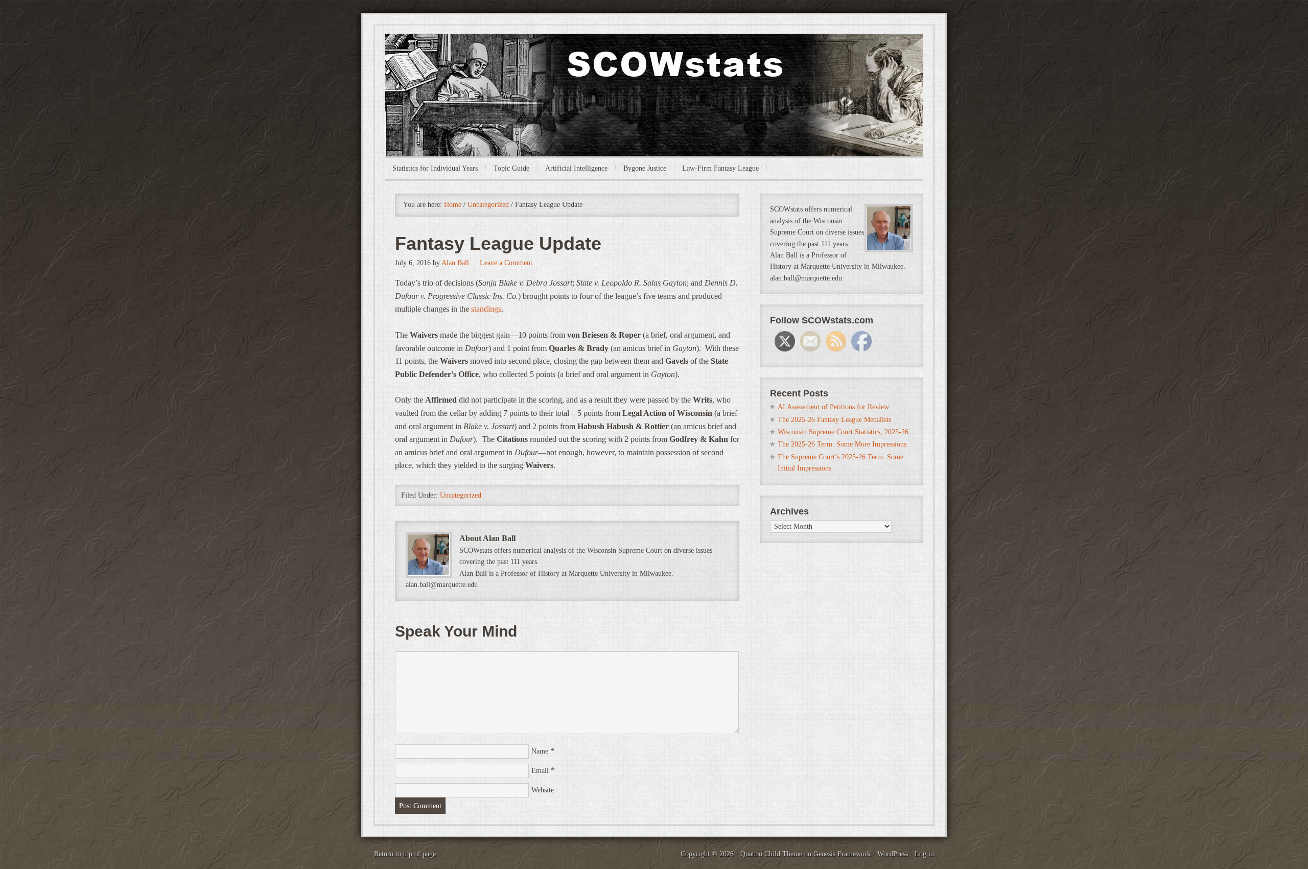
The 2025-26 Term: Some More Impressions (842, 444)
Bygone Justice (644, 168)
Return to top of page (405, 854)
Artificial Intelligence (576, 168)
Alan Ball (455, 263)
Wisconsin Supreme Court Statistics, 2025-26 (843, 432)
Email (540, 770)
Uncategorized (460, 495)
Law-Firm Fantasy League (720, 168)
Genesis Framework (842, 854)
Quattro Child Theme (771, 854)
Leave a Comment (506, 263)
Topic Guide (511, 168)
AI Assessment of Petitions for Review (833, 407)
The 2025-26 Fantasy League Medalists (834, 420)
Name (539, 751)
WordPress (892, 854)
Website (542, 790)
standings (486, 308)
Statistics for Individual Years (435, 168)
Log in (924, 854)
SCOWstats (654, 64)
